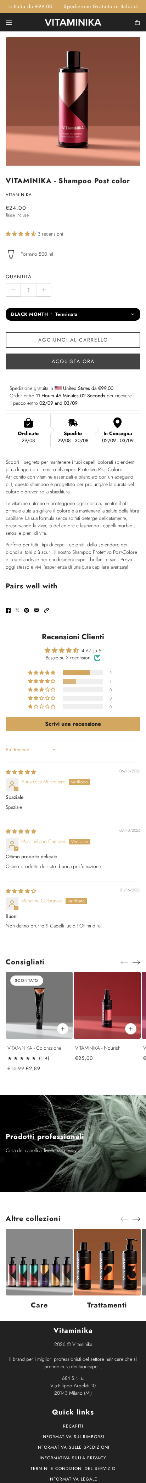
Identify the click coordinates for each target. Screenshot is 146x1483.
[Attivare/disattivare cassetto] (9, 22)
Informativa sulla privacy (73, 1458)
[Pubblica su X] (17, 610)
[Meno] (13, 290)
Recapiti (73, 1426)
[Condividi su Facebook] (8, 610)
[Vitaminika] (73, 22)
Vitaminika (19, 194)
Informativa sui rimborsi (73, 1437)
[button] (22, 233)
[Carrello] (137, 22)
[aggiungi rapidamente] (130, 1028)
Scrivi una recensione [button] (73, 724)
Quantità (19, 276)
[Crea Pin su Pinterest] (26, 610)
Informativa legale (73, 1479)
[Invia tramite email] (36, 610)
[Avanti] (136, 962)
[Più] (43, 290)
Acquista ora (73, 361)
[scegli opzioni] (62, 1028)
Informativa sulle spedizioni (73, 1447)
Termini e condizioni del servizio (73, 1468)
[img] (21, 772)
